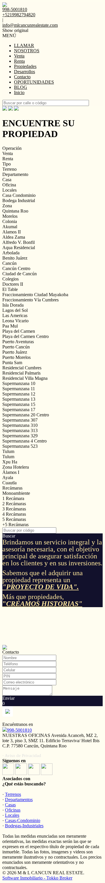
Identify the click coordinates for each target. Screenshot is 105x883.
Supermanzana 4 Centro (24, 440)
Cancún (9, 263)
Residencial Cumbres (21, 367)
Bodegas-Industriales (24, 825)
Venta (19, 55)
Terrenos (13, 794)
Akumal (9, 226)
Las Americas (14, 315)
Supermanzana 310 (20, 425)
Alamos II (11, 231)
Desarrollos (24, 71)
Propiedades (25, 66)
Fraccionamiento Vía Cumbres (30, 299)
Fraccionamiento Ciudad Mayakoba (35, 294)
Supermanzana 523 (20, 446)
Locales (9, 190)
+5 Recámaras (15, 524)
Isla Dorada (13, 305)
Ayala (7, 477)
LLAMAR (24, 45)
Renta (19, 61)
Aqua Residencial (18, 247)
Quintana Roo (15, 210)
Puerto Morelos (16, 357)
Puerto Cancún (16, 346)
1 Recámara (13, 498)
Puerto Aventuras (18, 341)
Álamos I (10, 472)
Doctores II (12, 284)
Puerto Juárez (14, 352)
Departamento (15, 174)
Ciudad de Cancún (19, 273)
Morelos (10, 216)
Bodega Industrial (18, 200)
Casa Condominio (19, 195)
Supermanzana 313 (20, 430)
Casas (10, 804)
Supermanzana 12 (18, 393)
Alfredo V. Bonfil (18, 242)
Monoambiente (16, 493)
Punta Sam (12, 362)
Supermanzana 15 (18, 404)
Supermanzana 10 (18, 383)
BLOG (20, 87)
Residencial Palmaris (21, 373)
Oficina (9, 184)
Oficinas (12, 810)
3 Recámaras (14, 508)
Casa (6, 179)
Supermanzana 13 (18, 399)
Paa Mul (10, 325)
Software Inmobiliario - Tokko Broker (37, 877)
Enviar (8, 698)
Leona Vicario (15, 320)
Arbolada (11, 252)
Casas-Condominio (22, 820)
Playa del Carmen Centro (25, 336)
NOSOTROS (26, 50)
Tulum (8, 451)
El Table (10, 289)
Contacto (22, 76)
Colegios (10, 278)
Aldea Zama (13, 237)
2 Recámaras (14, 503)
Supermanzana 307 (20, 420)
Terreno (9, 169)
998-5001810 (19, 730)
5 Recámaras (14, 519)
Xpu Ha (9, 461)
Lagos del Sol (15, 310)
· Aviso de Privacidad (21, 755)
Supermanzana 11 (18, 388)
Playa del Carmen (18, 331)
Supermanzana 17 (18, 409)
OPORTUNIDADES (34, 82)
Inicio (19, 92)
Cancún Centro (16, 268)
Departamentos (19, 799)
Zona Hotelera (15, 467)
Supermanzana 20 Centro (25, 414)
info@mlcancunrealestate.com (30, 25)
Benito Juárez (14, 258)
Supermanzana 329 (20, 435)
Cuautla (9, 482)
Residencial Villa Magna (25, 378)
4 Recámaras (14, 514)
